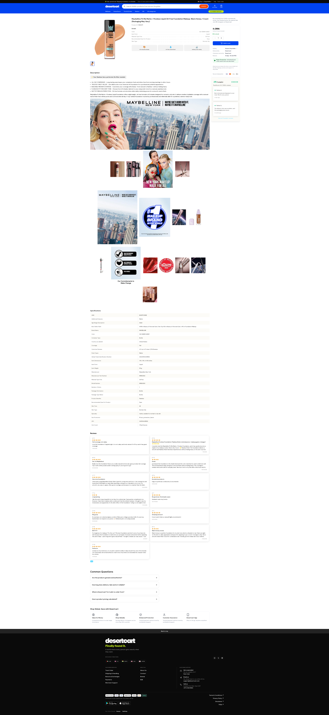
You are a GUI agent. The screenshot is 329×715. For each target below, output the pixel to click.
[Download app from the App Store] (124, 703)
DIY (143, 11)
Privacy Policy (218, 698)
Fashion (137, 11)
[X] (218, 658)
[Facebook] (222, 658)
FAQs (221, 704)
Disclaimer (219, 701)
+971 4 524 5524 (188, 688)
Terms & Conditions (216, 695)
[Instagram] (214, 658)
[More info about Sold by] (236, 48)
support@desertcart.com (191, 681)
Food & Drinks (128, 11)
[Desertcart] (112, 6)
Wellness (108, 11)
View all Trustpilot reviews (225, 118)
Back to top (164, 631)
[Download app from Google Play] (111, 703)
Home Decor (117, 11)
